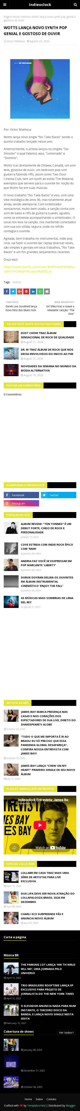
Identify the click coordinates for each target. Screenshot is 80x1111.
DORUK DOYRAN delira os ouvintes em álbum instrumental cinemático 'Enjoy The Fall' (47, 581)
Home (28, 1099)
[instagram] (21, 503)
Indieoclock (40, 4)
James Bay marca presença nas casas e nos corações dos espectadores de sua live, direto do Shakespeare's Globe (48, 718)
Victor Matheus (16, 41)
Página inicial (11, 16)
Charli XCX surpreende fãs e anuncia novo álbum (42, 916)
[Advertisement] (40, 654)
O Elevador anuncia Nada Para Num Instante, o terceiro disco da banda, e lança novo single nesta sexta (48, 1012)
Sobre (39, 1099)
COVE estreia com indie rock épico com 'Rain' (47, 547)
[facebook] (21, 495)
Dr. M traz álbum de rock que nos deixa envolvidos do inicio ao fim (47, 352)
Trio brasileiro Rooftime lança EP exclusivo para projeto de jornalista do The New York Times (47, 989)
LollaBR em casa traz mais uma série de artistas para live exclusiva (45, 877)
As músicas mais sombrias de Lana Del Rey (47, 600)
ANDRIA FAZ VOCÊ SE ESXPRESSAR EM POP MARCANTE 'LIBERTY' (46, 563)
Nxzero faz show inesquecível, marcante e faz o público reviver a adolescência (48, 1061)
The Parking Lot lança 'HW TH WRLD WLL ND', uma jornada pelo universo (48, 969)
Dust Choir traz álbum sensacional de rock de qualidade (47, 335)
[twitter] (58, 495)
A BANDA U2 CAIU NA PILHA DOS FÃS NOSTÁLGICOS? (46, 1080)
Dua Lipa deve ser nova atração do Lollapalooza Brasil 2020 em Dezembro (48, 898)
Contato (51, 1099)
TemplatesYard (36, 1105)
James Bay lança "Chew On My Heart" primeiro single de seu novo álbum (48, 770)
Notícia (25, 16)
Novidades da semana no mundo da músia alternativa (48, 368)
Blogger (70, 1105)
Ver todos (65, 1032)
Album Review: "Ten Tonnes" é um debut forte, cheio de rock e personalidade (46, 528)
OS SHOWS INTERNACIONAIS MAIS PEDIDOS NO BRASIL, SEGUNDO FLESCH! (48, 1043)
